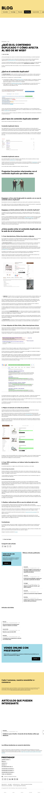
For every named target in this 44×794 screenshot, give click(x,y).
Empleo (3, 761)
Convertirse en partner (7, 768)
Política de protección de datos (26, 784)
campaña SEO (6, 110)
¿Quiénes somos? (5, 759)
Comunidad (30, 792)
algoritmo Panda (20, 79)
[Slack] (17, 779)
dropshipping (34, 162)
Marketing (27, 12)
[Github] (15, 779)
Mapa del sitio (4, 784)
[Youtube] (12, 779)
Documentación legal (7, 766)
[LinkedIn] (5, 546)
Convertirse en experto (7, 770)
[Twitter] (8, 546)
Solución (5, 792)
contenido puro (12, 159)
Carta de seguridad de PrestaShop (19, 785)
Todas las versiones (6, 774)
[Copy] (10, 546)
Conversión (5, 12)
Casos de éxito (36, 12)
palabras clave (5, 249)
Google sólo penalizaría (29, 217)
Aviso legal (10, 784)
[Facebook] (3, 546)
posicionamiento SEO (12, 60)
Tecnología (13, 12)
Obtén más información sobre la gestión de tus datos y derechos (20, 689)
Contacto (4, 763)
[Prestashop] (6, 2)
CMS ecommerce (29, 414)
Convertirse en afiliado (7, 772)
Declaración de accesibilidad (7, 785)
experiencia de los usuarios (17, 83)
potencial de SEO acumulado (31, 512)
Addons (13, 792)
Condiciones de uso (16, 784)
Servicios (22, 792)
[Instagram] (5, 779)
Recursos (39, 792)
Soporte (4, 764)
